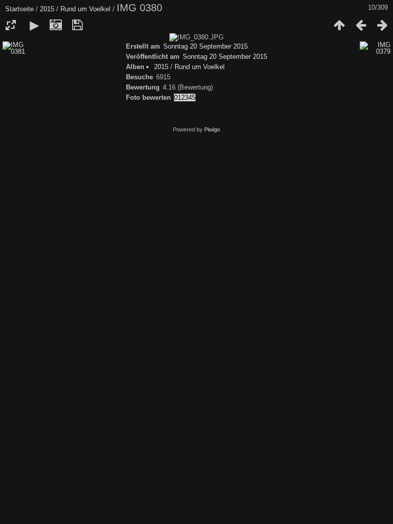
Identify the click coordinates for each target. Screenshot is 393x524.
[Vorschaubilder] (339, 25)
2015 (47, 9)
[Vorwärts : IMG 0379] (382, 25)
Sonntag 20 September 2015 (205, 46)
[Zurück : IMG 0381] (361, 25)
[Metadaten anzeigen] (56, 25)
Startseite (19, 9)
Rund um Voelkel (85, 9)
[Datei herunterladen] (77, 25)
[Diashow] (34, 25)
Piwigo (212, 129)
